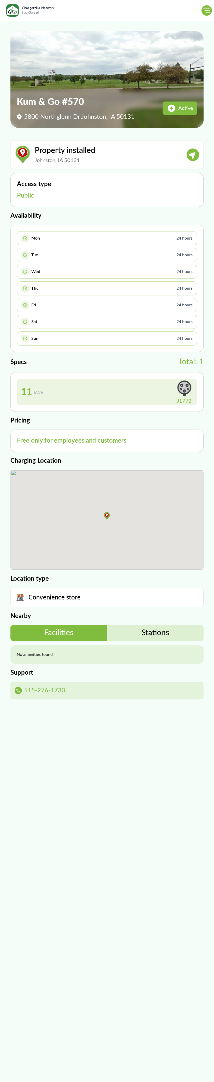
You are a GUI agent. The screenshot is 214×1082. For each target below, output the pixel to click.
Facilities (58, 633)
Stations (155, 633)
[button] (107, 516)
